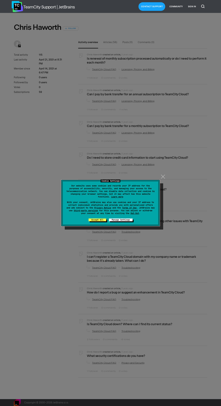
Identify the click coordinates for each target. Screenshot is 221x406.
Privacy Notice (102, 207)
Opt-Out (135, 213)
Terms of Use (129, 207)
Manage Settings (121, 220)
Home (17, 6)
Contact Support (152, 6)
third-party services (86, 210)
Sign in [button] (192, 6)
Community (176, 6)
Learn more (117, 196)
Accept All (97, 220)
